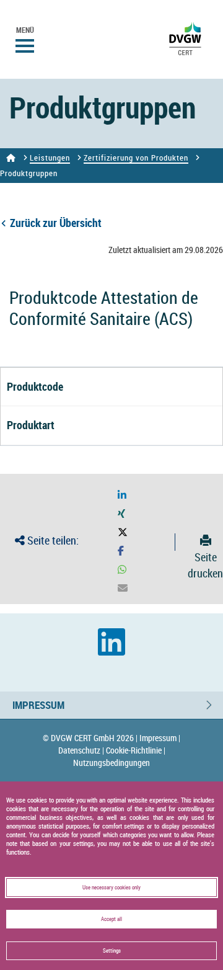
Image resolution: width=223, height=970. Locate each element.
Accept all (111, 919)
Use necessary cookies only (111, 887)
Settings (112, 950)
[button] (122, 495)
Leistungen (50, 157)
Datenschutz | (81, 750)
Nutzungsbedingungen (111, 762)
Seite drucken (205, 565)
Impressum (38, 705)
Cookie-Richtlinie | (135, 750)
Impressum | (159, 738)
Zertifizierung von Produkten (136, 157)
